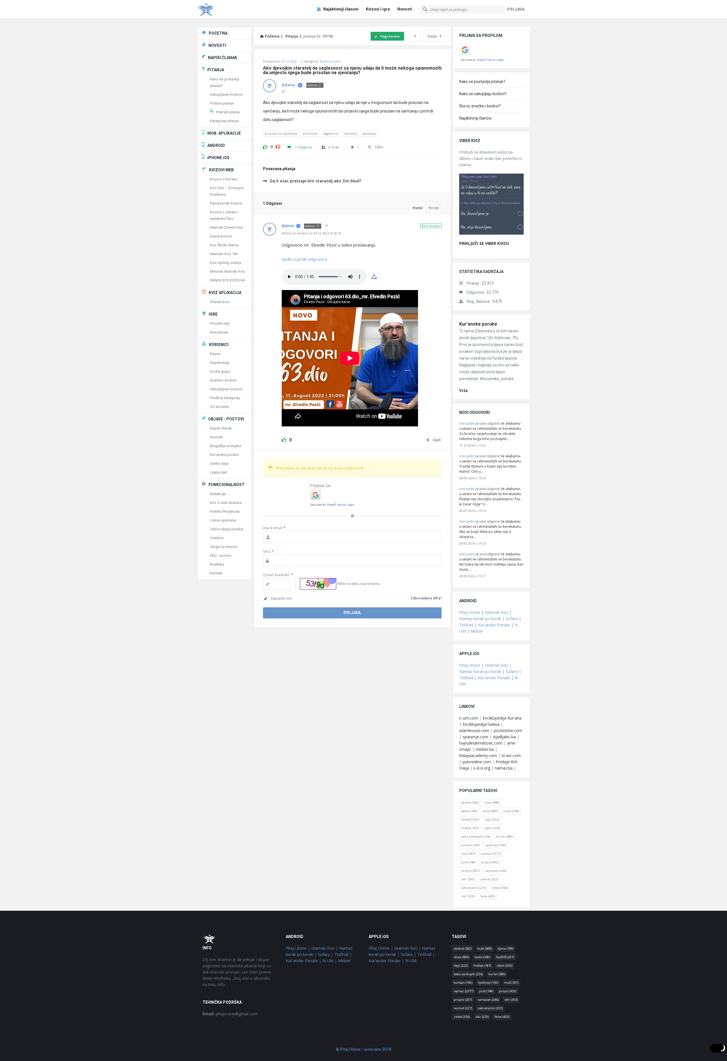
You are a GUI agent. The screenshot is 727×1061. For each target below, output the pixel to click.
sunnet (489, 879)
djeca (469, 811)
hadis (511, 811)
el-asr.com (511, 755)
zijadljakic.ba (504, 736)
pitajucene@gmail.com (230, 1013)
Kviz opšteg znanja (225, 262)
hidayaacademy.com (478, 755)
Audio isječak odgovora (305, 259)
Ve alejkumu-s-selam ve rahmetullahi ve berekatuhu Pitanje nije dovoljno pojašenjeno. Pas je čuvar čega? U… (490, 496)
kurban (470, 845)
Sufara (512, 618)
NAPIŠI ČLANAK (222, 57)
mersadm (467, 423)
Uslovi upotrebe (223, 520)
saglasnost (331, 133)
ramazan (495, 870)
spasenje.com (475, 736)
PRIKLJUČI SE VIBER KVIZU (484, 243)
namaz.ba (504, 768)
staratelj (350, 133)
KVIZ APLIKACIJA (225, 292)
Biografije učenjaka (225, 446)
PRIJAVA (516, 9)
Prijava (215, 354)
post (468, 862)
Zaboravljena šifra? (426, 598)
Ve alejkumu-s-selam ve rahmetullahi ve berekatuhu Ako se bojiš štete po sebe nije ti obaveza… (490, 529)
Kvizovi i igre (378, 9)
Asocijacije (219, 332)
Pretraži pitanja (228, 112)
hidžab (470, 828)
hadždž (470, 819)
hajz (492, 819)
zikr (468, 896)
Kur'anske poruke (478, 324)
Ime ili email (274, 528)
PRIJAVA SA (320, 485)
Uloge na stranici (223, 547)
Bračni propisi (330, 61)
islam (492, 828)
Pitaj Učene (469, 612)
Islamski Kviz (496, 612)
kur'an (504, 836)
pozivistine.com (508, 730)
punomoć (310, 133)
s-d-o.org (481, 768)
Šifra (268, 551)
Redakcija (218, 494)
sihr (468, 879)
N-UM (327, 960)
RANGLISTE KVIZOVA (227, 280)
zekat (500, 887)
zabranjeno (473, 887)
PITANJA (215, 70)
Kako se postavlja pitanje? (482, 81)
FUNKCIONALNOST (226, 484)
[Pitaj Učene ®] (225, 9)
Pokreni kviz (219, 302)
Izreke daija (219, 463)
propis (489, 862)
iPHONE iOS (218, 157)
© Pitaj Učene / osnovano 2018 (363, 1049)
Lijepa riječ (218, 472)
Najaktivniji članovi (340, 9)
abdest (470, 802)
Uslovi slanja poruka (226, 529)
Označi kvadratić (278, 574)
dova (490, 811)
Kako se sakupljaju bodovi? (483, 93)
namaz (491, 853)
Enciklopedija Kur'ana (501, 718)
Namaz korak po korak (480, 618)
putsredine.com (477, 761)
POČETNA (218, 33)
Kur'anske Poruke (494, 625)
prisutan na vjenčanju (281, 133)
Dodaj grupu (220, 371)
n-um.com (468, 718)
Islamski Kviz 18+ (224, 254)
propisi (470, 870)
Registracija (219, 362)
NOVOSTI (217, 45)
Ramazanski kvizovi (226, 203)
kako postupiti (475, 836)
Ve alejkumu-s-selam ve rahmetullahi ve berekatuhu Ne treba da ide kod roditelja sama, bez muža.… (491, 562)
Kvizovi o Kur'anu (224, 179)
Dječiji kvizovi (221, 236)
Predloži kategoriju (225, 398)
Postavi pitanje (222, 103)
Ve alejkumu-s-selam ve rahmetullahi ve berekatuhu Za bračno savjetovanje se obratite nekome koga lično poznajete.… (490, 431)
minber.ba (485, 749)
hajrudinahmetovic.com (480, 743)
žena (487, 896)
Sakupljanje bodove (226, 94)
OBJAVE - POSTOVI (226, 419)
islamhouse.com (474, 730)
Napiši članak (221, 428)
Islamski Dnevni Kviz (226, 227)
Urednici (216, 538)
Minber (476, 631)
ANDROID (216, 145)
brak (492, 802)
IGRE (213, 314)
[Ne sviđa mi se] (278, 146)
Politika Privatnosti (225, 511)
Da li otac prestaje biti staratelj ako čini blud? (315, 181)
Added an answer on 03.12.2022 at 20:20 (311, 233)
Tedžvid (466, 625)
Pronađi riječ (220, 323)
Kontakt (216, 573)
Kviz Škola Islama (224, 245)
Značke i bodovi (223, 380)
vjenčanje (369, 133)
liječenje (495, 845)
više (463, 390)
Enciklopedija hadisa (481, 724)
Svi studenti (219, 407)
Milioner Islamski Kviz (227, 271)
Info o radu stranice (226, 503)
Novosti (404, 9)
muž (468, 853)
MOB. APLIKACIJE (224, 133)
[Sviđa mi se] (265, 146)
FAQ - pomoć (220, 555)
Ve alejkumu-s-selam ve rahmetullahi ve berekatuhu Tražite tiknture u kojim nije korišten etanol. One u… (490, 464)
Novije (434, 208)
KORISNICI (219, 344)
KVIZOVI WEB (221, 170)
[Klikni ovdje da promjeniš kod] (318, 583)
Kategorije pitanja (224, 121)
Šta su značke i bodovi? (480, 106)
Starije (417, 208)
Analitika (217, 564)
